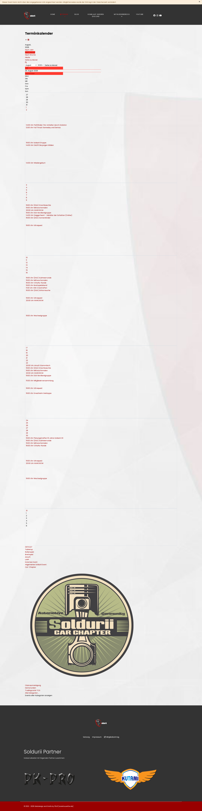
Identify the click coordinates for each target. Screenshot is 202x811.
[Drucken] (28, 39)
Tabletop (29, 549)
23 (27, 363)
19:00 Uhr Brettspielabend (36, 285)
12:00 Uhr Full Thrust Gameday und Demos (43, 127)
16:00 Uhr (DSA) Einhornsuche (38, 290)
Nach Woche (30, 55)
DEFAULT (28, 547)
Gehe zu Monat (51, 65)
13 (26, 265)
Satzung (86, 737)
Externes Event (31, 562)
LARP (27, 559)
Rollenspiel (29, 552)
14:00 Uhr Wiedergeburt (35, 163)
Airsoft (28, 557)
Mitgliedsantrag (112, 737)
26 (27, 425)
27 (27, 428)
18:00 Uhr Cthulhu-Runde (36, 283)
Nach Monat (30, 52)
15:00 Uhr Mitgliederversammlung (39, 380)
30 (27, 435)
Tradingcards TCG (32, 690)
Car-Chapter (30, 567)
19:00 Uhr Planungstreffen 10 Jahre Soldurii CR (44, 438)
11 (26, 260)
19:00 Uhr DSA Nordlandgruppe (38, 213)
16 (27, 272)
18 (27, 350)
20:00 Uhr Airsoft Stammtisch (38, 365)
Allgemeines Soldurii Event (36, 564)
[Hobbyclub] (29, 15)
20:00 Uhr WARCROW (34, 210)
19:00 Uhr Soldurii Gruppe (36, 142)
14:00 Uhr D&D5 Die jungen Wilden (40, 145)
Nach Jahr (29, 50)
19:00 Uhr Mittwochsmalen (37, 207)
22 (27, 360)
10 (27, 257)
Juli (26, 68)
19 (26, 353)
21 (26, 358)
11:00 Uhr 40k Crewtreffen (36, 288)
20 (27, 355)
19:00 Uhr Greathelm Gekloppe (38, 393)
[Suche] (26, 62)
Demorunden (30, 688)
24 (27, 420)
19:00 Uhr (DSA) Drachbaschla (38, 205)
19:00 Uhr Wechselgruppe (36, 315)
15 (27, 270)
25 (27, 423)
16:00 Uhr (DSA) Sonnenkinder (38, 218)
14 (27, 267)
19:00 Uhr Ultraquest (34, 225)
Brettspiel (29, 554)
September (30, 73)
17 (27, 348)
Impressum (97, 737)
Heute (27, 57)
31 (26, 510)
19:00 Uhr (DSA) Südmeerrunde (38, 278)
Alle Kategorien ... (32, 693)
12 (26, 262)
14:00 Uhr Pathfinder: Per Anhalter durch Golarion (46, 125)
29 (27, 433)
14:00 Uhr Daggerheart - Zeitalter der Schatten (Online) (49, 215)
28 (27, 430)
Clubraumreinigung (33, 685)
